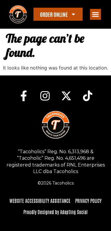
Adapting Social (74, 212)
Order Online (54, 14)
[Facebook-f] (23, 96)
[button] (95, 14)
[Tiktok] (87, 96)
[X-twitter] (66, 96)
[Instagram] (45, 96)
